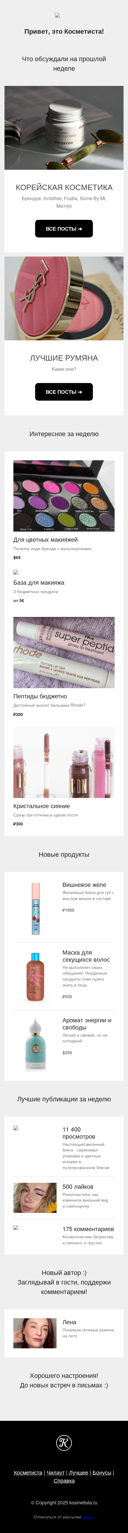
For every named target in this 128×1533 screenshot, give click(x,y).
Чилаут (56, 1472)
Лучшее (78, 1472)
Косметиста (28, 1472)
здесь (87, 1517)
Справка (64, 1480)
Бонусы (102, 1472)
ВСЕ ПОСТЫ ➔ (64, 228)
